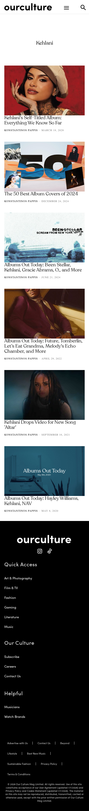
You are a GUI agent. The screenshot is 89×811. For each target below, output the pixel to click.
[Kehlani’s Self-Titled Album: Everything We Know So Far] (44, 90)
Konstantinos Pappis (21, 130)
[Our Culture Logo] (28, 7)
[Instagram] (39, 551)
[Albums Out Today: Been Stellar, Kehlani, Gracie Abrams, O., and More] (44, 237)
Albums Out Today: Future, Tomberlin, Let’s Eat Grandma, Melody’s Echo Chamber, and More (43, 346)
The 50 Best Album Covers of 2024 (41, 194)
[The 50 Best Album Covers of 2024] (44, 166)
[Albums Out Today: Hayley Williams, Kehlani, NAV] (44, 471)
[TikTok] (49, 551)
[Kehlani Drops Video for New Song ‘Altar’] (44, 395)
